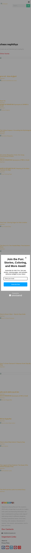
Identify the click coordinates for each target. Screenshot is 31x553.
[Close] (25, 258)
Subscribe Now (15, 284)
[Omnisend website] (15, 294)
